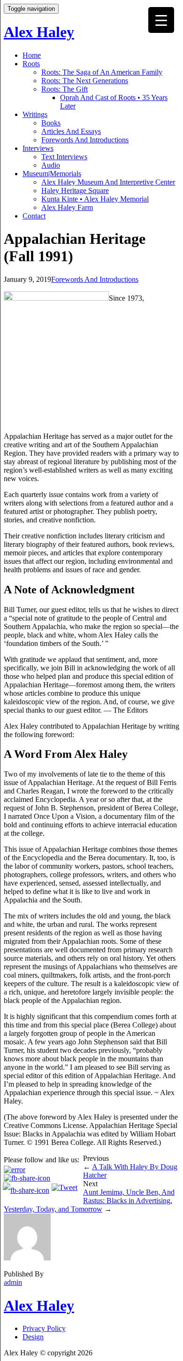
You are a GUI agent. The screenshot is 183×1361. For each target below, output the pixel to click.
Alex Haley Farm (67, 207)
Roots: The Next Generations (84, 81)
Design (33, 1337)
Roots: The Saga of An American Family (101, 72)
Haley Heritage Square (75, 190)
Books (51, 123)
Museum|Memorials (52, 174)
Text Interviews (64, 157)
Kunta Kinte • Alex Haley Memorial (95, 199)
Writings (35, 114)
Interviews (38, 148)
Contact (34, 216)
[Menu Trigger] (161, 20)
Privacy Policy (44, 1328)
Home (32, 55)
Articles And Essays (71, 131)
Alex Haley (39, 31)
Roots (31, 64)
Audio (50, 165)
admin (13, 1282)
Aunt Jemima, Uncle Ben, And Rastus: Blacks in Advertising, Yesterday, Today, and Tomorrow (89, 1200)
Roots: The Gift (64, 89)
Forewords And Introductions (85, 140)
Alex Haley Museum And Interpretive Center (108, 182)
